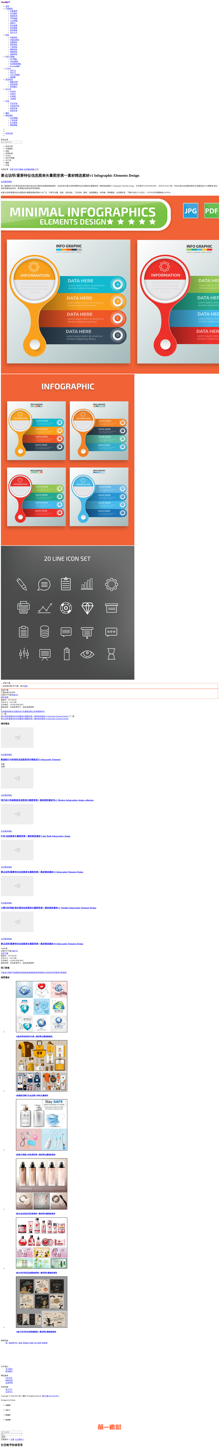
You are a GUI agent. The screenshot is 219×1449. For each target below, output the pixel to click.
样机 (7, 35)
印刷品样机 (14, 40)
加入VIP (8, 1389)
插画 (28, 972)
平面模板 (15, 972)
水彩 (46, 972)
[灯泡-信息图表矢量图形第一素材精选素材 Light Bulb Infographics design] (17, 824)
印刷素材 (63, 972)
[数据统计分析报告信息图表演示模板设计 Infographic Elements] (17, 747)
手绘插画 (13, 18)
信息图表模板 (15, 64)
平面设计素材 (6, 972)
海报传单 (13, 16)
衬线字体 (13, 108)
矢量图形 (26, 711)
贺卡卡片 (13, 33)
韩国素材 (41, 972)
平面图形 (9, 9)
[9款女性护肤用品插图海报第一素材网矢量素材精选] (41, 1268)
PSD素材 (13, 13)
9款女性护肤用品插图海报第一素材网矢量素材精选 (36, 1273)
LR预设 (13, 99)
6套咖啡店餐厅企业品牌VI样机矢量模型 (32, 1095)
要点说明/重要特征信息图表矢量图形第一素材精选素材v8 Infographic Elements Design (42, 944)
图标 (7, 113)
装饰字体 (13, 111)
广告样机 (13, 47)
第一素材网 (5, 2)
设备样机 (13, 54)
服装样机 (13, 49)
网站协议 (9, 1380)
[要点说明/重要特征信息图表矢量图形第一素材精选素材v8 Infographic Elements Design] (17, 931)
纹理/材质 (14, 84)
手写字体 (13, 103)
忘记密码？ (19, 1439)
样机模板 (22, 972)
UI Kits (8, 68)
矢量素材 (13, 11)
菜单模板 (13, 30)
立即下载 (4, 953)
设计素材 (38, 1343)
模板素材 (33, 972)
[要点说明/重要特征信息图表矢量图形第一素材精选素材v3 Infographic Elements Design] (17, 860)
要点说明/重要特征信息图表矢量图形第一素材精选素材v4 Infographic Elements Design (34, 719)
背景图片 (13, 87)
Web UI (13, 73)
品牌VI (13, 23)
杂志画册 (13, 25)
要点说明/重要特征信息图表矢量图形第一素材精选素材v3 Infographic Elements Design (42, 872)
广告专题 (13, 120)
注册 (12, 1439)
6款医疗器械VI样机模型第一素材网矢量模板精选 (35, 1155)
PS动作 (13, 91)
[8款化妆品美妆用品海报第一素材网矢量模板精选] (41, 1209)
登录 (26, 686)
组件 (50, 972)
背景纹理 (9, 79)
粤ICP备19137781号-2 (50, 1396)
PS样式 (13, 94)
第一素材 (18, 1343)
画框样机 (13, 52)
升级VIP (14, 695)
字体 (7, 101)
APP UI (13, 70)
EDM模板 (14, 118)
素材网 (44, 1343)
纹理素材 (55, 972)
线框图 (13, 77)
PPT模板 (13, 59)
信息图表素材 (6, 711)
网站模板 (13, 125)
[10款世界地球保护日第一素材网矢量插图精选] (41, 1032)
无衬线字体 (14, 106)
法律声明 (9, 1383)
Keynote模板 (15, 66)
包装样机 (13, 37)
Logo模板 (14, 21)
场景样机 (13, 45)
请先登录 (4, 697)
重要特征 (41, 711)
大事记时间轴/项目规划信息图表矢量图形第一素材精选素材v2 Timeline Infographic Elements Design (48, 908)
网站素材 (9, 115)
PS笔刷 (13, 96)
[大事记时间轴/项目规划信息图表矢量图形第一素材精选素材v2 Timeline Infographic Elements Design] (17, 896)
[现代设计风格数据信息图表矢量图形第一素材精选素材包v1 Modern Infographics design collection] (17, 788)
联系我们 (9, 1371)
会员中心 (9, 1392)
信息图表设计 (17, 711)
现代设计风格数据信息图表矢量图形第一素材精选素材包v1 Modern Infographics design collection (47, 800)
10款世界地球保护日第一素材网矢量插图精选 (34, 1036)
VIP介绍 (8, 1378)
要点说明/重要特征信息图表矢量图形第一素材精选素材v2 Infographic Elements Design (34, 716)
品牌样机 (13, 42)
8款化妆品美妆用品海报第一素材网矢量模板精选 (35, 1214)
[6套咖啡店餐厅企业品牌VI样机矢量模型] (41, 1091)
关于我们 (9, 1369)
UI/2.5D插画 (15, 75)
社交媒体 (13, 123)
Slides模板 (14, 61)
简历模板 (13, 28)
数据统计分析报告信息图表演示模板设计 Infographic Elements (31, 759)
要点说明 (33, 711)
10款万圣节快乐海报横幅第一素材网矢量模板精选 (36, 1332)
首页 (7, 6)
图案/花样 (14, 82)
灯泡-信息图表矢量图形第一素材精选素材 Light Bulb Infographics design (35, 836)
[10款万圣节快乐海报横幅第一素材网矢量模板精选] (41, 1327)
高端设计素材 (28, 1343)
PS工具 (8, 89)
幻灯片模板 (10, 57)
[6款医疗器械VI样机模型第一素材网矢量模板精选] (41, 1150)
